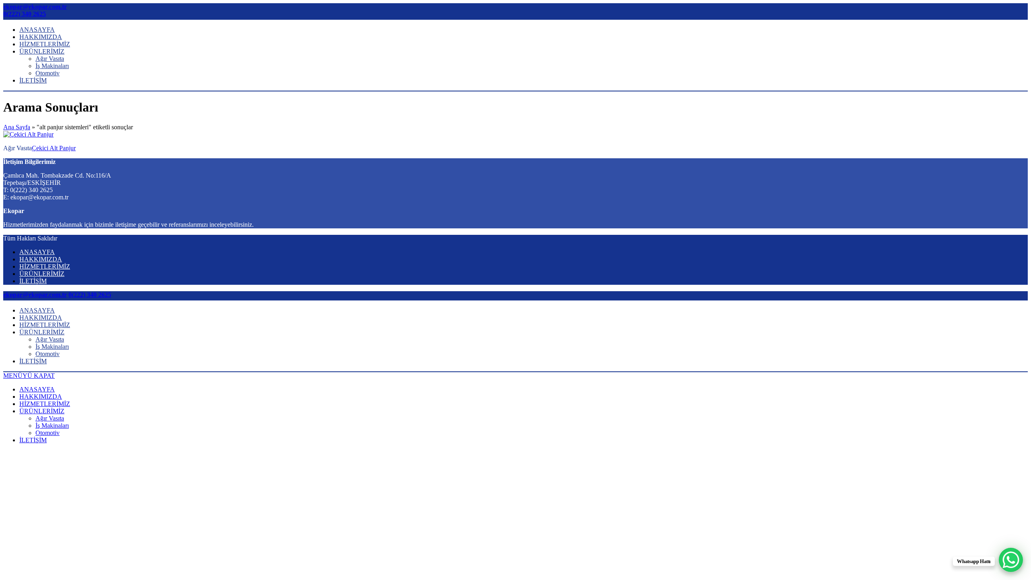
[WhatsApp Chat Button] (1011, 560)
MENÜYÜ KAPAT (29, 375)
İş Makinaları (52, 65)
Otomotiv (47, 73)
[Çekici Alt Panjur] (28, 134)
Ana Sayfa (16, 127)
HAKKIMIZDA (40, 36)
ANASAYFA (37, 29)
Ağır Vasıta (49, 58)
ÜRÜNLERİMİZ (41, 51)
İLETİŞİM (33, 80)
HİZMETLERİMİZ (44, 44)
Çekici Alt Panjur (54, 148)
